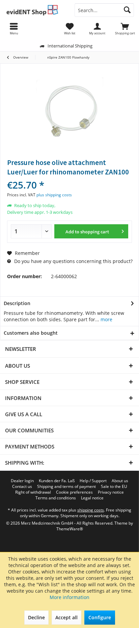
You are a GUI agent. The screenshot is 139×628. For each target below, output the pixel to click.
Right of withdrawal (33, 492)
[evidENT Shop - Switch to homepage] (34, 10)
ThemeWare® (69, 529)
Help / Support (93, 481)
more (105, 319)
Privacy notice (111, 492)
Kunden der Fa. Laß (57, 481)
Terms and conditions (55, 498)
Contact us (22, 486)
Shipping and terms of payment (66, 486)
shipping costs (90, 510)
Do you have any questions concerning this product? (73, 261)
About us (120, 481)
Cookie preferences (74, 492)
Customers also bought (31, 333)
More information (69, 597)
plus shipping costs (54, 195)
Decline (36, 617)
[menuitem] (125, 28)
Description (17, 303)
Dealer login (22, 481)
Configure (99, 617)
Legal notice (92, 498)
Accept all (66, 617)
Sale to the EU (114, 486)
